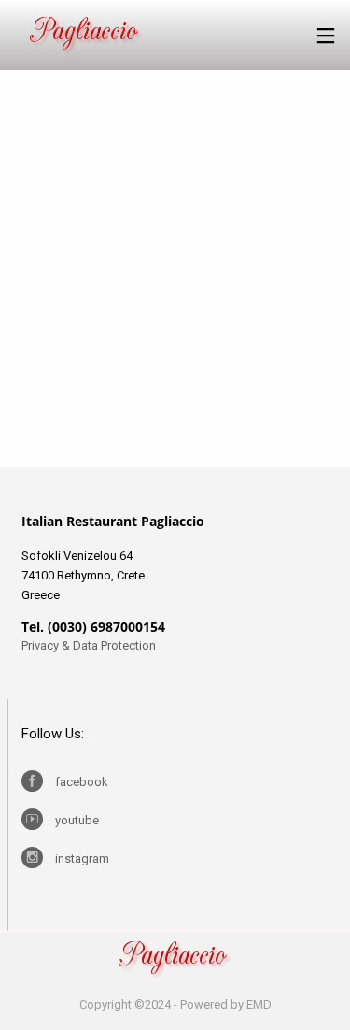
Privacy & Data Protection (90, 645)
